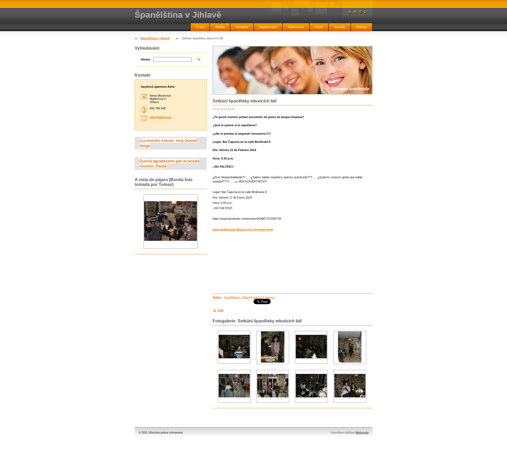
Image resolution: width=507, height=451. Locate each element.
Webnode (362, 432)
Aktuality (242, 27)
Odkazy (361, 27)
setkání (257, 297)
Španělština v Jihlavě (155, 38)
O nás (200, 27)
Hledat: (146, 59)
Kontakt (339, 27)
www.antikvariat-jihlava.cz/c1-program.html (243, 229)
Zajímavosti (296, 27)
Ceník (319, 27)
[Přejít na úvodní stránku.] (349, 12)
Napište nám (268, 27)
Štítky (216, 297)
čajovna (270, 297)
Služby (220, 27)
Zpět (220, 310)
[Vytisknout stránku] (360, 12)
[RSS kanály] (365, 12)
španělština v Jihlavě (237, 297)
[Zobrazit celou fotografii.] (234, 347)
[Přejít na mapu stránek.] (355, 12)
